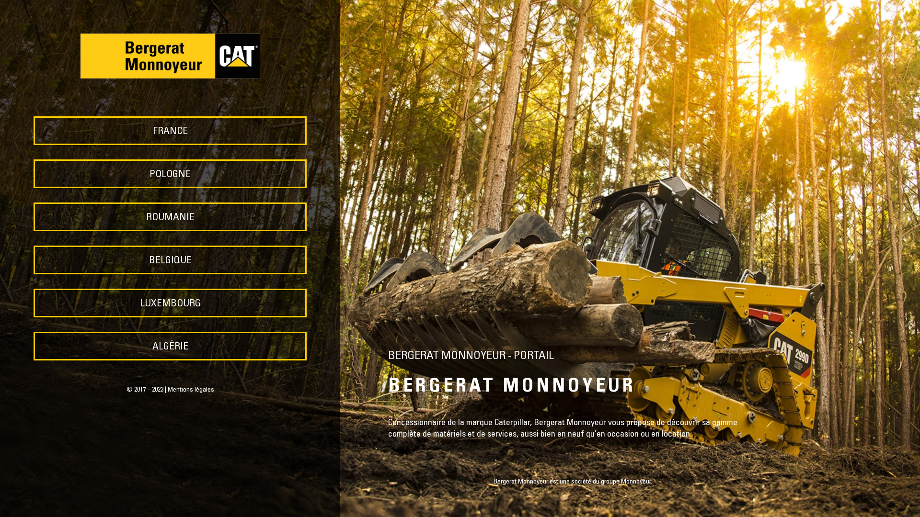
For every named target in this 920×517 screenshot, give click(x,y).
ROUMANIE (170, 218)
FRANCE (170, 132)
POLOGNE (170, 175)
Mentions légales (191, 390)
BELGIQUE (170, 261)
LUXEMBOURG (170, 304)
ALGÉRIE (170, 347)
